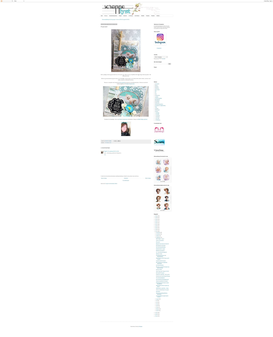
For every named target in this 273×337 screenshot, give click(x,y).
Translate (163, 58)
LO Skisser (131, 15)
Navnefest (158, 291)
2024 (156, 219)
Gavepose (157, 88)
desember (158, 232)
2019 (156, 227)
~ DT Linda (157, 118)
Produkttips (157, 101)
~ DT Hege (157, 112)
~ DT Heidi (157, 114)
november (158, 234)
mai (157, 303)
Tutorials (147, 15)
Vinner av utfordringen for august (162, 289)
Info (155, 91)
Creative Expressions (130, 83)
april (157, 305)
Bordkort (156, 86)
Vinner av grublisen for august (162, 281)
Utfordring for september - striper (162, 288)
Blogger (140, 326)
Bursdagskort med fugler (161, 245)
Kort (110, 142)
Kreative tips (157, 95)
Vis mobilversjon (126, 180)
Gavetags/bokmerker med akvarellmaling (161, 256)
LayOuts (156, 96)
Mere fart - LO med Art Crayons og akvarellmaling (162, 267)
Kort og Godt (122, 82)
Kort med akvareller (160, 265)
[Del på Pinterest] (120, 141)
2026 (156, 216)
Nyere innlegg (104, 178)
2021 (156, 224)
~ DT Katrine (157, 115)
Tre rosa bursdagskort (160, 277)
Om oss (105, 15)
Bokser (156, 85)
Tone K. (105, 151)
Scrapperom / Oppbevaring (160, 105)
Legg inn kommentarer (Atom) (111, 183)
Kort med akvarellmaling (160, 247)
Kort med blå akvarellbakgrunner (162, 279)
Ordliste (157, 15)
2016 (156, 312)
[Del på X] (117, 141)
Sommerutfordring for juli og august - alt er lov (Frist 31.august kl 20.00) (115, 19)
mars (157, 307)
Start (102, 15)
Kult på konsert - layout (160, 248)
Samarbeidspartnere (113, 15)
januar (157, 310)
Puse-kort (158, 242)
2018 (156, 229)
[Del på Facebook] (118, 141)
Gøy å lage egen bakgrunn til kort (162, 271)
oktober (157, 235)
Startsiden (126, 178)
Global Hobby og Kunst (142, 119)
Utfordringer (157, 109)
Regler (120, 15)
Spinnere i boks (159, 253)
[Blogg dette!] (115, 141)
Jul (155, 92)
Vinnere (156, 111)
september (158, 237)
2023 (156, 221)
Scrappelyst (159, 48)
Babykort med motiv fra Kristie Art (162, 243)
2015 (156, 314)
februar (157, 308)
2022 (156, 222)
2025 (156, 217)
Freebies (153, 15)
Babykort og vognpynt (160, 250)
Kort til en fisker (159, 269)
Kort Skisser (137, 15)
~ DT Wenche (107, 142)
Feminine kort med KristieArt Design (163, 276)
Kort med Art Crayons (160, 272)
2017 (156, 231)
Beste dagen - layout (160, 238)
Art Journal (157, 83)
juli (157, 300)
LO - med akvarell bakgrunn (161, 252)
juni (157, 302)
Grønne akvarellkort (160, 240)
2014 (156, 316)
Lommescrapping (158, 98)
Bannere (125, 15)
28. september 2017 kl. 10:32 (113, 151)
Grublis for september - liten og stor (163, 274)
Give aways (157, 89)
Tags (156, 107)
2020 (156, 226)
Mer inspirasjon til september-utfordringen (161, 263)
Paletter (142, 15)
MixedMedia (157, 99)
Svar (105, 154)
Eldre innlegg (148, 178)
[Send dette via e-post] (114, 141)
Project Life (157, 102)
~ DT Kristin (157, 117)
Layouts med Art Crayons (161, 260)
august (157, 299)
